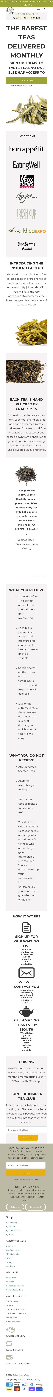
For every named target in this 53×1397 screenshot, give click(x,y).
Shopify (36, 1379)
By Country (11, 1226)
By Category (11, 1222)
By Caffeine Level (13, 1230)
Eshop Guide (23, 1379)
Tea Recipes (11, 1317)
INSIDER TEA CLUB (26, 14)
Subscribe (28, 1138)
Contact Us (11, 1246)
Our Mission (11, 1278)
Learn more (27, 80)
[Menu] (38, 9)
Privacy (9, 1258)
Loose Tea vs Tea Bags (16, 1313)
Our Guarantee (12, 1250)
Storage (9, 1305)
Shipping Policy (13, 1254)
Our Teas (10, 1282)
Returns (9, 1262)
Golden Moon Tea (20, 1375)
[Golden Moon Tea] (17, 11)
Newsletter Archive (14, 1290)
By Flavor (10, 1234)
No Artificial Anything (15, 1286)
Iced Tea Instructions (15, 1309)
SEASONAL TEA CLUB (26, 18)
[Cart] (44, 9)
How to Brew (12, 1301)
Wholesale (10, 1266)
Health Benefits (13, 1321)
